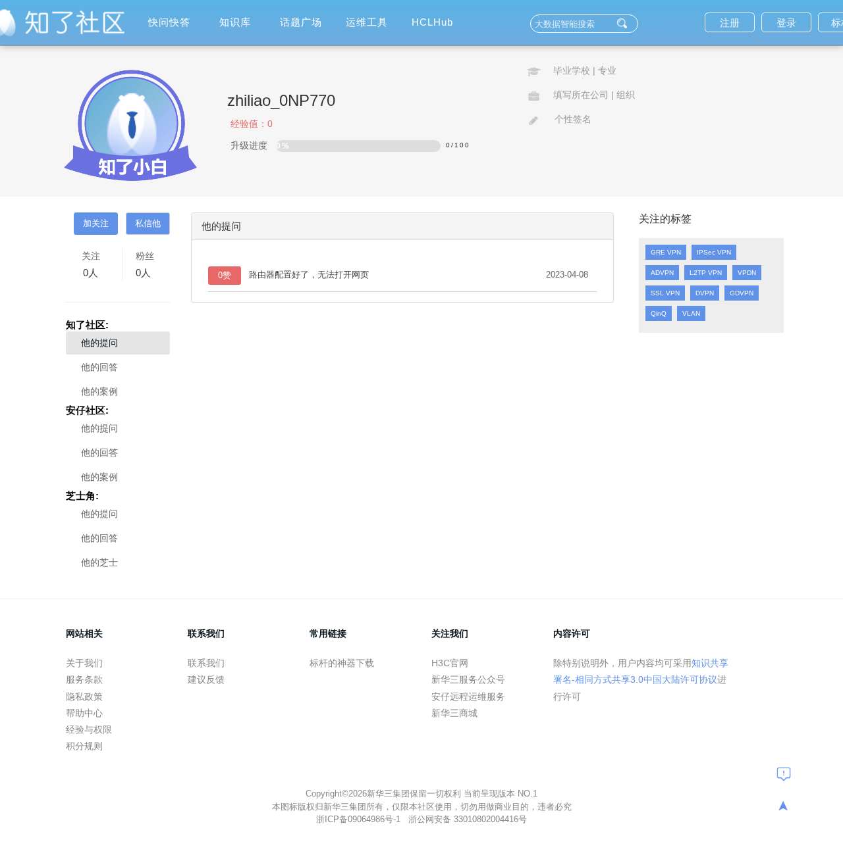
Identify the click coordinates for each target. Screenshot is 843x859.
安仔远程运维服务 (468, 696)
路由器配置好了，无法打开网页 (309, 275)
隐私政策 (84, 696)
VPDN (747, 272)
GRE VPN (666, 252)
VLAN (691, 313)
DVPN (704, 293)
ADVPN (662, 272)
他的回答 (99, 367)
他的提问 (99, 342)
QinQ (658, 313)
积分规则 (84, 746)
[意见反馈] (784, 773)
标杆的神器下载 (342, 663)
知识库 (235, 22)
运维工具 (367, 22)
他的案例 (99, 391)
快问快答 (169, 22)
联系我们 (206, 663)
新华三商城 (454, 713)
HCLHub (432, 22)
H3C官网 (449, 663)
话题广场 (301, 22)
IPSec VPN (714, 252)
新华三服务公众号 (468, 679)
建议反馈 (206, 679)
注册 (730, 22)
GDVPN (741, 293)
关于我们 (84, 663)
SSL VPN (665, 293)
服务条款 (84, 679)
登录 (786, 22)
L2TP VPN (706, 272)
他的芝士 (99, 562)
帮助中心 (84, 713)
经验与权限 (89, 729)
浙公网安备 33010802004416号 (467, 819)
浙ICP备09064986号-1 (359, 819)
